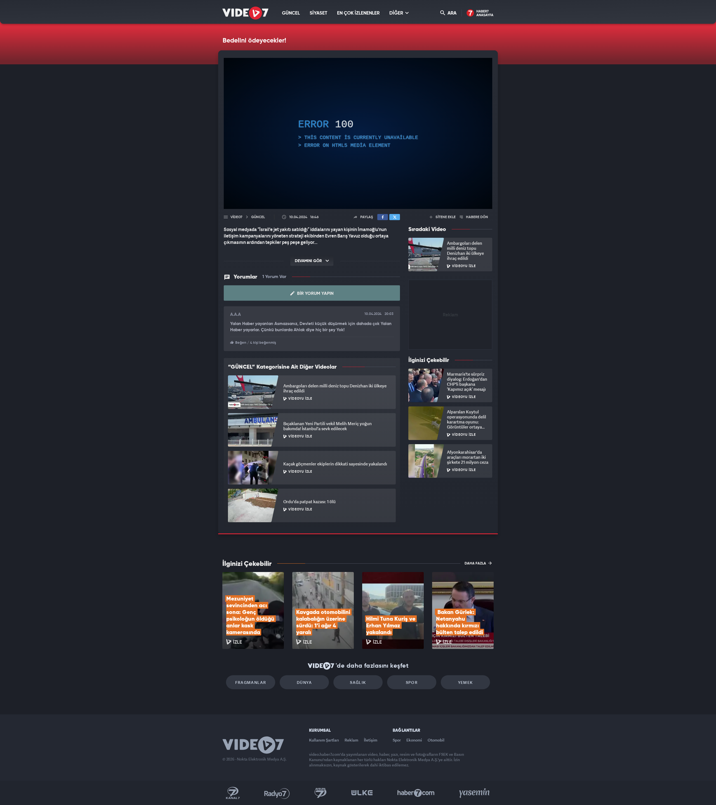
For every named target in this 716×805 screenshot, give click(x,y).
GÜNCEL (291, 13)
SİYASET (318, 13)
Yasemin (475, 793)
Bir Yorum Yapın (315, 293)
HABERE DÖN (476, 217)
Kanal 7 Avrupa (320, 793)
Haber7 (416, 793)
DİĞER (396, 13)
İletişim (370, 740)
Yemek (465, 682)
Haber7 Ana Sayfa (480, 13)
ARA (451, 13)
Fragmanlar (250, 682)
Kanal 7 (233, 793)
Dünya (304, 682)
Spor (412, 682)
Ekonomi (414, 740)
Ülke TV (362, 793)
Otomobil (436, 740)
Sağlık (358, 682)
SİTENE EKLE (445, 217)
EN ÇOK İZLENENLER (358, 13)
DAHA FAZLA (476, 563)
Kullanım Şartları (324, 740)
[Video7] (245, 13)
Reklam (351, 740)
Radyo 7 (277, 793)
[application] (358, 133)
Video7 (236, 217)
